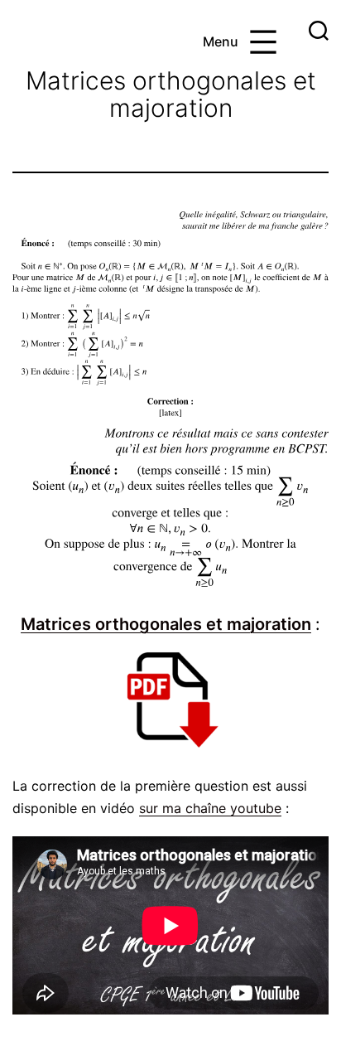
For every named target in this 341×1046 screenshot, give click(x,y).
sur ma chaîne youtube (210, 808)
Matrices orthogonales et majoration (166, 624)
